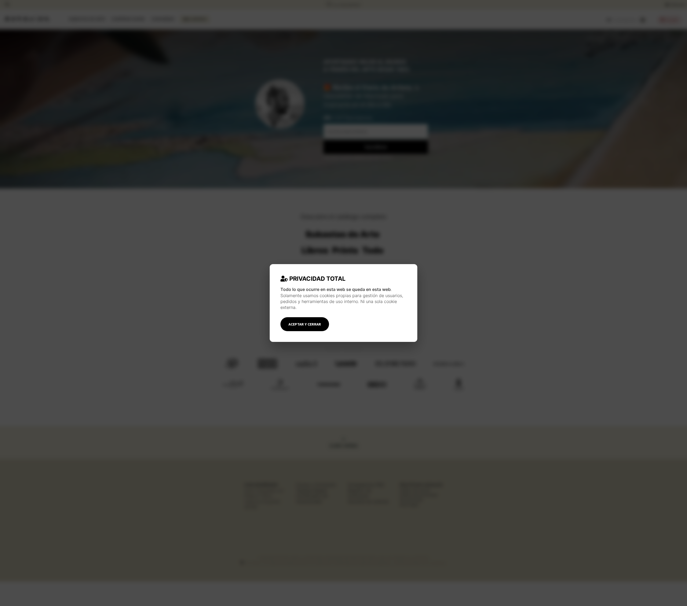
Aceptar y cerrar (304, 324)
